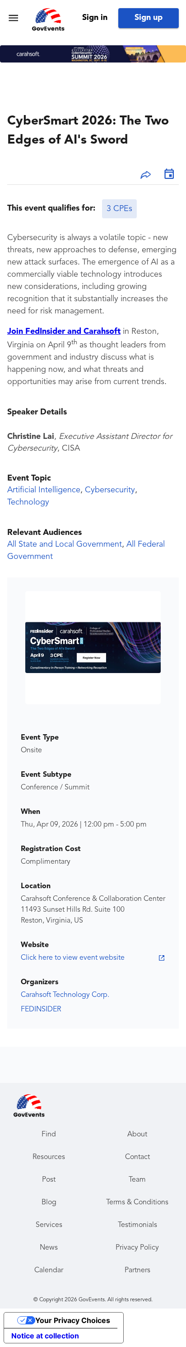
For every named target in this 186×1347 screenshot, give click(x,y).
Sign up (149, 18)
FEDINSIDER (41, 1009)
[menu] (13, 17)
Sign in (94, 18)
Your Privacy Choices (72, 1320)
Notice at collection (45, 1335)
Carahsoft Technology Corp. (65, 995)
